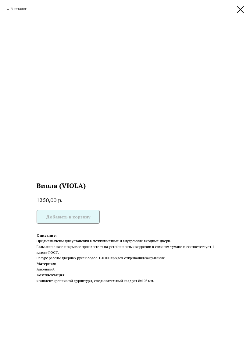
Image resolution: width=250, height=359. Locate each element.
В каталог (19, 8)
